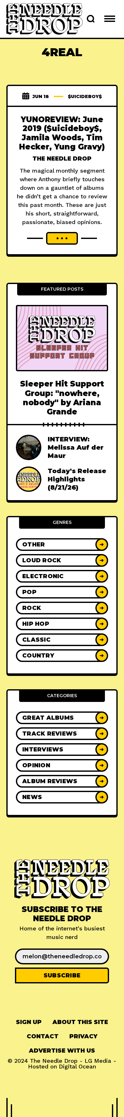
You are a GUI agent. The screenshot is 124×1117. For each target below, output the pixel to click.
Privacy (83, 1036)
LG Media (98, 1060)
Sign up (29, 1022)
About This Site (80, 1022)
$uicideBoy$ (85, 96)
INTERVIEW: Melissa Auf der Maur (76, 447)
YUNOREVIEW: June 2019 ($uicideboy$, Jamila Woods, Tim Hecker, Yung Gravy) (62, 133)
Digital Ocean (77, 1066)
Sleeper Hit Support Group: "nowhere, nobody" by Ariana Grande (62, 397)
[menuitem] (29, 1022)
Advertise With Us (62, 1050)
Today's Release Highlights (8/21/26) (77, 479)
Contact (43, 1036)
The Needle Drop (62, 158)
